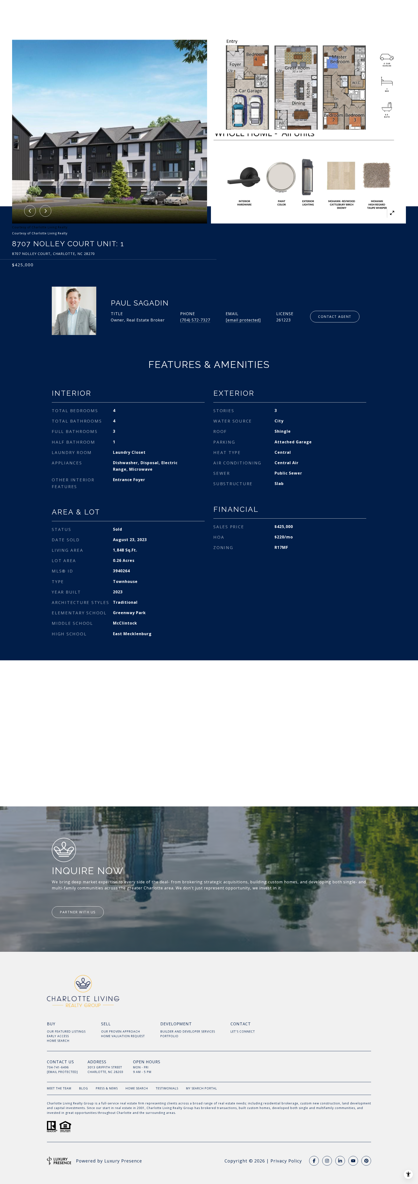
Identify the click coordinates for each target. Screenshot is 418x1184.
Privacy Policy (286, 1161)
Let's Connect (243, 1031)
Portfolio (169, 1036)
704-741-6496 (58, 1067)
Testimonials (167, 1088)
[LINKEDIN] (340, 1161)
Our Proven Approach (120, 1031)
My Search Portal (201, 1088)
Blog (83, 1088)
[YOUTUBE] (353, 1161)
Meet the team (59, 1088)
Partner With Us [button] (78, 912)
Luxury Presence (123, 1161)
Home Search (58, 1041)
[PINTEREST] (366, 1161)
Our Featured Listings (66, 1031)
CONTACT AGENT (334, 316)
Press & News (107, 1088)
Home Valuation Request (123, 1036)
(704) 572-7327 (195, 320)
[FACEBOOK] (314, 1161)
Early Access (58, 1036)
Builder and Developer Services (187, 1031)
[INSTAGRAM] (327, 1161)
